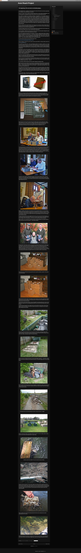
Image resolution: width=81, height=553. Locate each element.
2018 (53, 22)
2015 (53, 25)
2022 (53, 11)
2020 (53, 13)
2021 (53, 12)
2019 (53, 21)
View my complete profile (55, 33)
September (55, 18)
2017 (53, 23)
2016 (53, 24)
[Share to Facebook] (36, 540)
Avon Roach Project (26, 3)
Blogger (45, 551)
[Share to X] (35, 540)
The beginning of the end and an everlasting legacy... (30, 8)
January (55, 19)
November (55, 14)
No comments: (31, 540)
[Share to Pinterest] (37, 540)
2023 (53, 10)
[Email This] (34, 540)
